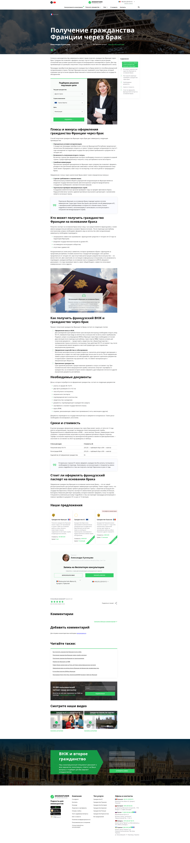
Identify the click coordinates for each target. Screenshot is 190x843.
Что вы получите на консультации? (77, 826)
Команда (74, 805)
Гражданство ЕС (79, 519)
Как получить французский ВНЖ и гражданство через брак (130, 77)
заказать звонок (128, 3)
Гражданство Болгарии (100, 805)
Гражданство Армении (100, 808)
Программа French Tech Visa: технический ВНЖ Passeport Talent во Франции (75, 675)
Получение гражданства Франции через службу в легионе (70, 655)
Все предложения (99, 816)
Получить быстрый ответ (116, 44)
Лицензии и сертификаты (79, 808)
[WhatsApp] (132, 812)
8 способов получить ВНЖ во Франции (64, 671)
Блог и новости (76, 816)
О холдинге (113, 7)
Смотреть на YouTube (56, 731)
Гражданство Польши (100, 811)
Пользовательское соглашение (81, 822)
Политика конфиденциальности (81, 819)
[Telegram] (134, 812)
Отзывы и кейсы (76, 811)
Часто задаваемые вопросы (80, 814)
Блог (105, 7)
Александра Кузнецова (60, 44)
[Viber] (135, 812)
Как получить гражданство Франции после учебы (67, 652)
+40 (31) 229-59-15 (126, 2)
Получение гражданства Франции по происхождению (68, 658)
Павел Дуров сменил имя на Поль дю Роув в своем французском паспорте (74, 665)
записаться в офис (68, 575)
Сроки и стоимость (128, 87)
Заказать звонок (99, 575)
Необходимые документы (127, 83)
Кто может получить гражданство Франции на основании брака (130, 71)
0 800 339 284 (126, 827)
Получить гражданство (92, 7)
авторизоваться (81, 633)
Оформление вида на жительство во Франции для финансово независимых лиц (76, 668)
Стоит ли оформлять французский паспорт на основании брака (130, 91)
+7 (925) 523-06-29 (127, 812)
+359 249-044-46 (127, 806)
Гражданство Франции (59, 519)
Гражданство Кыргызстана (101, 814)
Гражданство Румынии (104, 519)
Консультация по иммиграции (73, 7)
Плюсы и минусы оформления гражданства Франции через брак (130, 64)
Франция (55, 14)
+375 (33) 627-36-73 (128, 821)
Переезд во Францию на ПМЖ (61, 661)
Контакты (123, 7)
